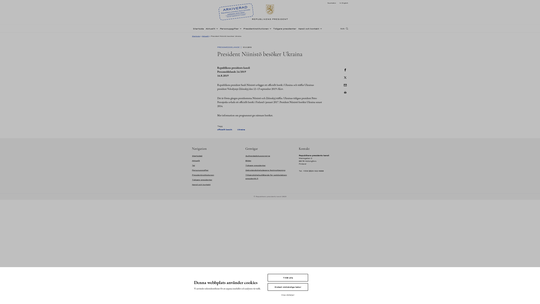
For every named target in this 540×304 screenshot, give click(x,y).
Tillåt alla (288, 277)
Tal (193, 165)
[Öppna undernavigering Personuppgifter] (240, 28)
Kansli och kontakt (308, 28)
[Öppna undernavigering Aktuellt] (216, 28)
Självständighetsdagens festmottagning (265, 170)
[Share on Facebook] (345, 69)
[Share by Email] (345, 85)
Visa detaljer (287, 295)
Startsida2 (197, 156)
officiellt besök (224, 129)
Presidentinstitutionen (256, 28)
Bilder (248, 160)
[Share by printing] (345, 92)
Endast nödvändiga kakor (288, 287)
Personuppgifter (229, 28)
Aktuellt (210, 28)
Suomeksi (331, 3)
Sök (342, 28)
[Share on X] (345, 77)
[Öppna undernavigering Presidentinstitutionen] (270, 28)
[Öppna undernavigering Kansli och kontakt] (320, 28)
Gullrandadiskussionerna (257, 156)
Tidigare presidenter (284, 28)
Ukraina (241, 129)
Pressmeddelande (228, 47)
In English (343, 3)
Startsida (198, 28)
